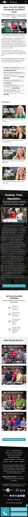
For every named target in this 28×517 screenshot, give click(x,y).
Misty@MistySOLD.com (20, 485)
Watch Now (6, 94)
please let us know (18, 472)
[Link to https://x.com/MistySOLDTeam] (21, 496)
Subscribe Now (16, 88)
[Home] (8, 1)
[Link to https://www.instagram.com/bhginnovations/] (18, 496)
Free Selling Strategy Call (10, 70)
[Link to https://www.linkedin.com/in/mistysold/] (16, 496)
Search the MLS (7, 83)
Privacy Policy (10, 499)
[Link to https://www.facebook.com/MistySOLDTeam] (13, 496)
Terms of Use (18, 499)
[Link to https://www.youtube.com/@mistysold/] (11, 496)
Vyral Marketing (19, 502)
